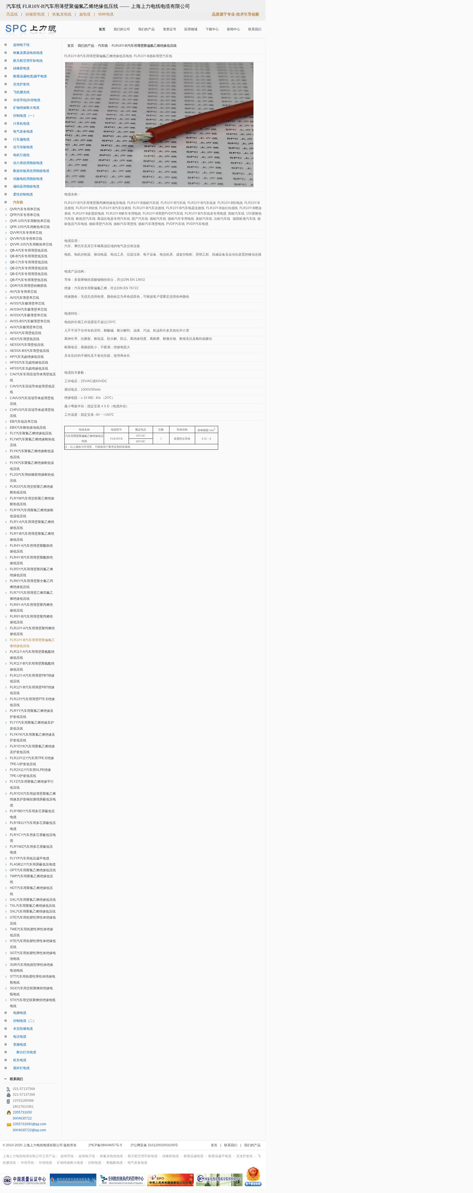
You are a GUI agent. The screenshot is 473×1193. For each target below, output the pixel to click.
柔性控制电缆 (21, 194)
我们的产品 (146, 29)
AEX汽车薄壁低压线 (24, 339)
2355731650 (22, 1112)
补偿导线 (28, 1163)
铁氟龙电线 (62, 14)
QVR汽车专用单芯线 (25, 209)
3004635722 (22, 1118)
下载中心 (212, 29)
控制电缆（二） (23, 1021)
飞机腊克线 (20, 92)
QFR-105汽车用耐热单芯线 (30, 227)
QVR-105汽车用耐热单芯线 (30, 221)
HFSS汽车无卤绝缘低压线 (29, 362)
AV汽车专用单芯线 (23, 292)
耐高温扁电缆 (194, 1156)
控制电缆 (95, 1163)
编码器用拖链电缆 (24, 186)
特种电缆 (106, 14)
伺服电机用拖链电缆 (26, 179)
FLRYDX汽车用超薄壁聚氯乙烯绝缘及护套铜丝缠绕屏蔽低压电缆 (33, 799)
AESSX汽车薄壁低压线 (27, 345)
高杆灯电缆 (20, 1068)
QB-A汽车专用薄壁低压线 (28, 250)
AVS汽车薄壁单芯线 (24, 298)
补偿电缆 (46, 1163)
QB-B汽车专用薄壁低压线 (28, 256)
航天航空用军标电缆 (143, 1156)
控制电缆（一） (23, 116)
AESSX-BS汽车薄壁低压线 (29, 351)
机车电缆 (18, 1060)
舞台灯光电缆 (23, 1052)
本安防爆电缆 (21, 1029)
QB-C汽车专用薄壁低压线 (29, 262)
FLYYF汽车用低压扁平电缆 (29, 858)
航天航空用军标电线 (26, 61)
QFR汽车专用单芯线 (25, 215)
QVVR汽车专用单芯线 (26, 233)
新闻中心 (233, 29)
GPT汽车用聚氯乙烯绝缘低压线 (33, 870)
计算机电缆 (20, 123)
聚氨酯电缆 (114, 1163)
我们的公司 (122, 29)
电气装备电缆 (21, 131)
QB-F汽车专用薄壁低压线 (28, 280)
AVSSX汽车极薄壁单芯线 (28, 315)
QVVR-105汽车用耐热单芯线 (31, 244)
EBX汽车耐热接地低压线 (28, 427)
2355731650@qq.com (29, 1124)
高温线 (12, 14)
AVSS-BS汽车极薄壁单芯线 (30, 321)
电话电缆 (18, 1037)
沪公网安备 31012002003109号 (154, 1145)
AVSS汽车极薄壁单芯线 (27, 303)
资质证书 (169, 29)
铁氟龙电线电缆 (112, 1156)
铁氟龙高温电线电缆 (26, 53)
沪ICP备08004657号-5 (105, 1145)
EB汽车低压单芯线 (23, 421)
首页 (102, 29)
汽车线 (16, 202)
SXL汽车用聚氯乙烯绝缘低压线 (33, 911)
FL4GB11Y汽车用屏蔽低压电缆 (33, 864)
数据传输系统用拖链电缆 (29, 171)
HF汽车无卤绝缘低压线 (27, 357)
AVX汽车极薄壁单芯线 (26, 327)
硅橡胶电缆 (35, 14)
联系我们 (254, 29)
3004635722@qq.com (29, 1130)
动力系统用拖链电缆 (26, 163)
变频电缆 (18, 1044)
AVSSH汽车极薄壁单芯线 (28, 309)
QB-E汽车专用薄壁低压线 (28, 274)
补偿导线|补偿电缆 (25, 100)
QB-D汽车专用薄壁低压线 (29, 268)
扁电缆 (85, 14)
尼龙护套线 (20, 84)
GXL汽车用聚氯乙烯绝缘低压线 (33, 900)
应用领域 (190, 29)
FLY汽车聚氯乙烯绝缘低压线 (31, 433)
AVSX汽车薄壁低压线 (25, 333)
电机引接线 (20, 155)
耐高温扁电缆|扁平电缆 (28, 76)
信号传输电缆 (21, 147)
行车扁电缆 (20, 139)
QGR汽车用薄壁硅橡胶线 (28, 286)
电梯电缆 (18, 1013)
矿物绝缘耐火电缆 (24, 108)
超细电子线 (20, 45)
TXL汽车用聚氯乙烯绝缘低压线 (32, 906)
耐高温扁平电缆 (220, 1156)
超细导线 (67, 1156)
